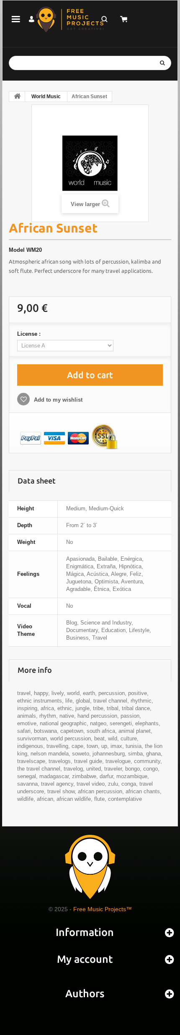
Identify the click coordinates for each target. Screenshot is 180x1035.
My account (85, 959)
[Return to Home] (17, 96)
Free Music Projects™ (102, 909)
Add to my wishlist (57, 400)
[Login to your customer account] (31, 19)
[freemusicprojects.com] (70, 19)
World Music (46, 96)
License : (29, 334)
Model (17, 250)
